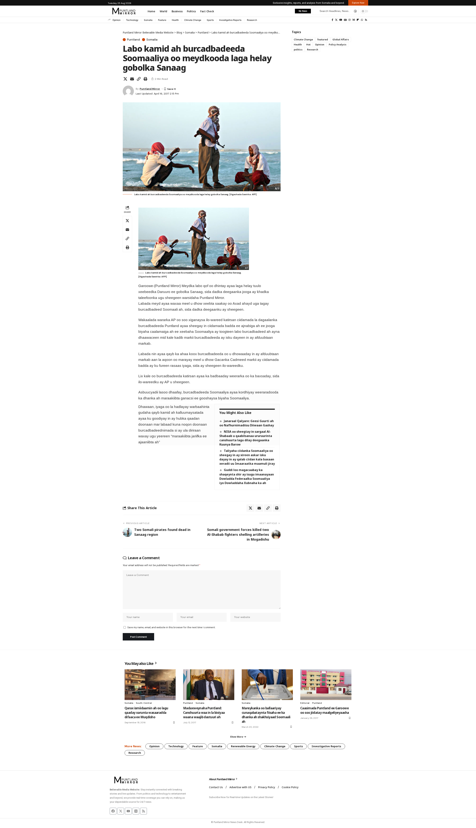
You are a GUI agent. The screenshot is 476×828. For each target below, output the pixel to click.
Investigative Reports (230, 20)
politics (298, 49)
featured (322, 39)
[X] (336, 20)
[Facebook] (332, 20)
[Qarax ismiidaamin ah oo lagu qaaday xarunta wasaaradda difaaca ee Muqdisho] (150, 684)
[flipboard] (358, 20)
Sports (210, 20)
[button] (358, 3)
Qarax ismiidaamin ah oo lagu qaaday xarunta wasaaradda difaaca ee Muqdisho (146, 712)
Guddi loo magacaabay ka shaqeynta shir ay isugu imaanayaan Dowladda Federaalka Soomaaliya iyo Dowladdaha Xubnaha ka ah (246, 476)
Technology (132, 20)
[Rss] (366, 20)
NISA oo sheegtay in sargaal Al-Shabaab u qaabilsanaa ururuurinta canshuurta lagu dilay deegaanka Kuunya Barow (245, 438)
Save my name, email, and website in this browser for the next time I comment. (171, 627)
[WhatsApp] (362, 20)
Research (252, 20)
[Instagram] (349, 20)
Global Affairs (340, 39)
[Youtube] (128, 811)
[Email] (132, 79)
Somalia (148, 20)
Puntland (133, 39)
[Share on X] (125, 79)
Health (175, 20)
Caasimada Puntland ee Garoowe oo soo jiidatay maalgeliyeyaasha (324, 710)
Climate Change (192, 20)
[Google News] (345, 20)
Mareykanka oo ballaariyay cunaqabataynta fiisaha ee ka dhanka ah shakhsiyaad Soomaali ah (266, 714)
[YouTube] (340, 20)
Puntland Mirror (150, 88)
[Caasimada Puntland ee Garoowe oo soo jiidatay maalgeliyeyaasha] (325, 684)
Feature (162, 20)
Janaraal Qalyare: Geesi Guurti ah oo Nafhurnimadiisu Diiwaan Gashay (246, 423)
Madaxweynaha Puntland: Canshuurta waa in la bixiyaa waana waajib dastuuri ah (204, 712)
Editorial (304, 703)
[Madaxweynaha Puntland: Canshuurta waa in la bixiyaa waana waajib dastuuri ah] (208, 684)
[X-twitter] (120, 811)
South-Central (144, 703)
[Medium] (353, 20)
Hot (308, 44)
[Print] (145, 79)
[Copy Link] (138, 79)
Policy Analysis (337, 44)
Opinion (116, 20)
